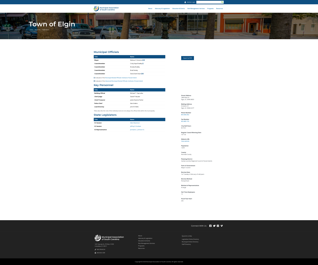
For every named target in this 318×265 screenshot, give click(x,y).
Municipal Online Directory (190, 242)
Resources (219, 8)
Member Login (191, 2)
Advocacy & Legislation (162, 8)
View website (185, 141)
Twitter (215, 225)
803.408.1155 (185, 121)
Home (31, 29)
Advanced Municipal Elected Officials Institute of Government (124, 81)
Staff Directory (186, 244)
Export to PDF (187, 58)
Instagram (219, 225)
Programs (210, 8)
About (150, 8)
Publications (45, 29)
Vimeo (222, 225)
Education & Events (178, 8)
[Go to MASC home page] (106, 7)
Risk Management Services (196, 8)
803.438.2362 (185, 115)
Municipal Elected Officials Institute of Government (121, 78)
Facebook (211, 225)
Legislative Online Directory (190, 239)
